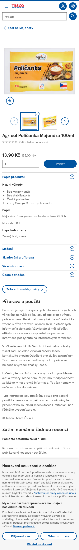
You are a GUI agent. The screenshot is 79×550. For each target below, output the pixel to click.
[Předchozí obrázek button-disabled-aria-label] (14, 121)
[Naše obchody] (73, 6)
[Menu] (6, 6)
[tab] (29, 121)
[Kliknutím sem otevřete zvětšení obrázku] (10, 101)
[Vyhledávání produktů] (73, 16)
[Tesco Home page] (18, 6)
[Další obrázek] (65, 121)
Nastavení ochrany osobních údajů (55, 493)
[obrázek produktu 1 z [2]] (39, 71)
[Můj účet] (63, 6)
